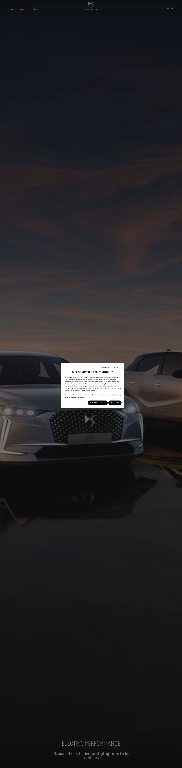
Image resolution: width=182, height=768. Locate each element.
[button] (112, 367)
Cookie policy (117, 395)
